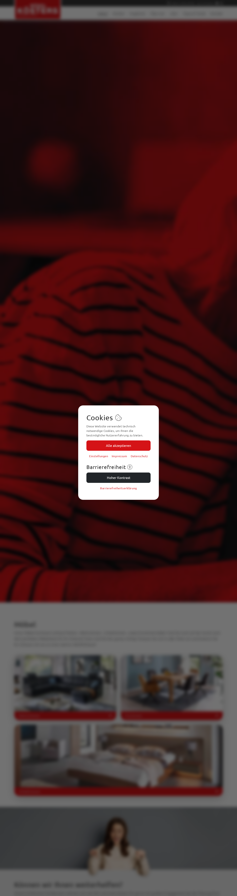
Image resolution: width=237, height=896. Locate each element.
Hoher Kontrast (118, 477)
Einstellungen (98, 456)
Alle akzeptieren (118, 445)
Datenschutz (139, 456)
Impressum (119, 456)
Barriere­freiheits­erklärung (118, 488)
